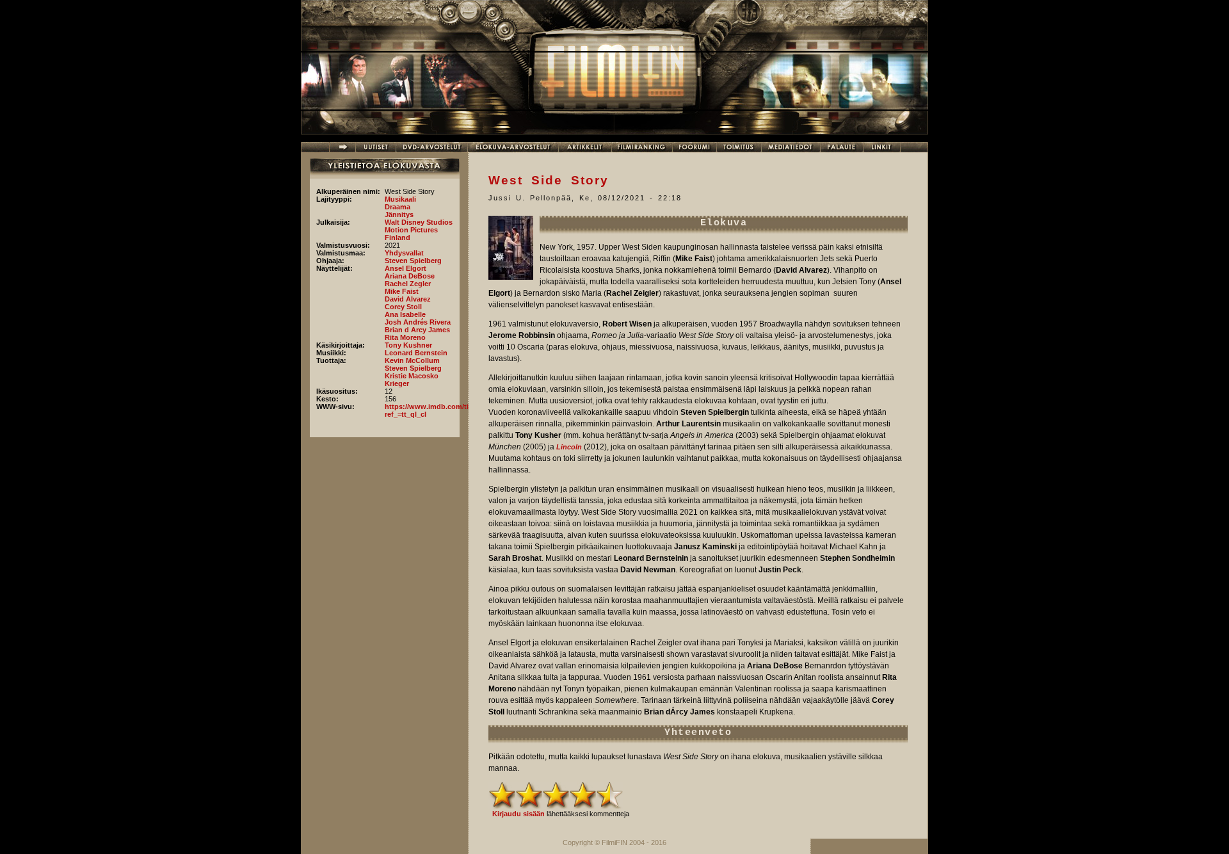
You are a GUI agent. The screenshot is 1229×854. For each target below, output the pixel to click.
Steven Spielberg (413, 260)
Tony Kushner (408, 345)
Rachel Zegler (408, 283)
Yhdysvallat (404, 253)
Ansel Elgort (405, 268)
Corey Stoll (403, 306)
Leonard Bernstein (416, 353)
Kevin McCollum (412, 360)
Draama (397, 207)
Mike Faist (402, 291)
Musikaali (400, 199)
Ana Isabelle (405, 314)
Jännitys (399, 214)
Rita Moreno (405, 337)
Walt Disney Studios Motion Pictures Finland (419, 229)
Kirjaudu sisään (518, 814)
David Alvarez (408, 299)
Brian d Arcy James (417, 330)
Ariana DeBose (410, 276)
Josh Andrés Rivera (418, 322)
